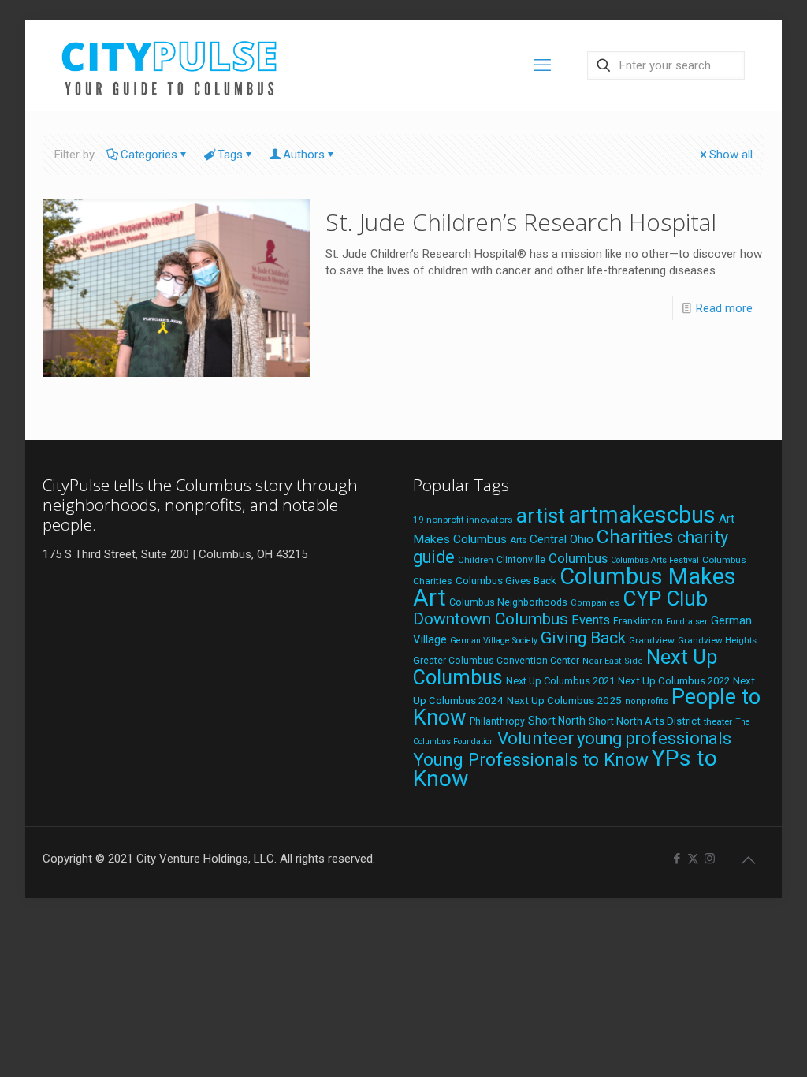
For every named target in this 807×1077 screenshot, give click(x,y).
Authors (304, 154)
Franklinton (638, 621)
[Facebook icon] (676, 859)
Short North (557, 720)
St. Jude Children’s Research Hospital (520, 222)
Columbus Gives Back (506, 580)
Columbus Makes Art (574, 587)
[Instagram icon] (710, 859)
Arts (518, 540)
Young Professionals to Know (531, 759)
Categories (149, 154)
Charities (635, 536)
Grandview (652, 640)
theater (718, 721)
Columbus (578, 558)
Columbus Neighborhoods (508, 602)
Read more (724, 308)
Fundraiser (687, 622)
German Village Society (493, 640)
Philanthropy (497, 721)
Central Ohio (561, 539)
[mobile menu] (542, 65)
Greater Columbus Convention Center (496, 660)
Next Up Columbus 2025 (564, 700)
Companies (595, 603)
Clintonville (520, 559)
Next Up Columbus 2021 (560, 681)
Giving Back (583, 637)
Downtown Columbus (490, 618)
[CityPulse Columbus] (169, 65)
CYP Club (665, 598)
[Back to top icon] (747, 860)
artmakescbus (642, 514)
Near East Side (612, 661)
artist (540, 515)
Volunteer (535, 738)
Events (590, 620)
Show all (731, 154)
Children (475, 559)
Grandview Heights (717, 640)
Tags (230, 154)
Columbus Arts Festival (655, 560)
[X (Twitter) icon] (693, 859)
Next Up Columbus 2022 (674, 681)
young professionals (654, 738)
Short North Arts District (645, 721)
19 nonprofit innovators (463, 519)
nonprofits (646, 701)
